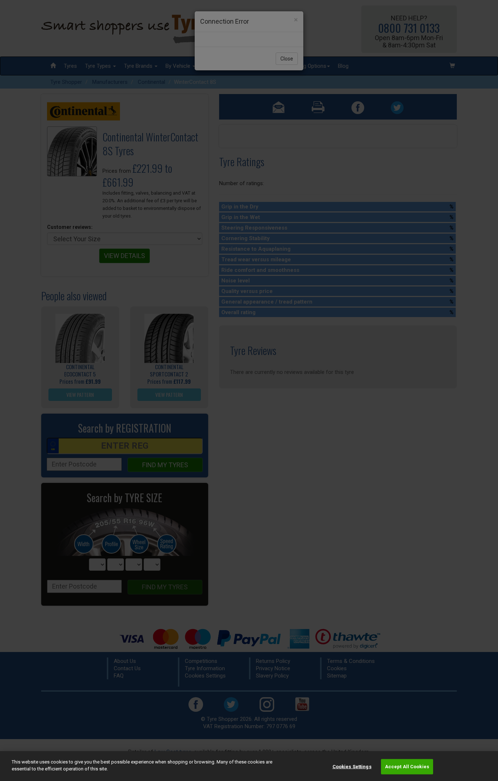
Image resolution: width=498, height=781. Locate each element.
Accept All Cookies (407, 766)
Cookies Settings (351, 766)
